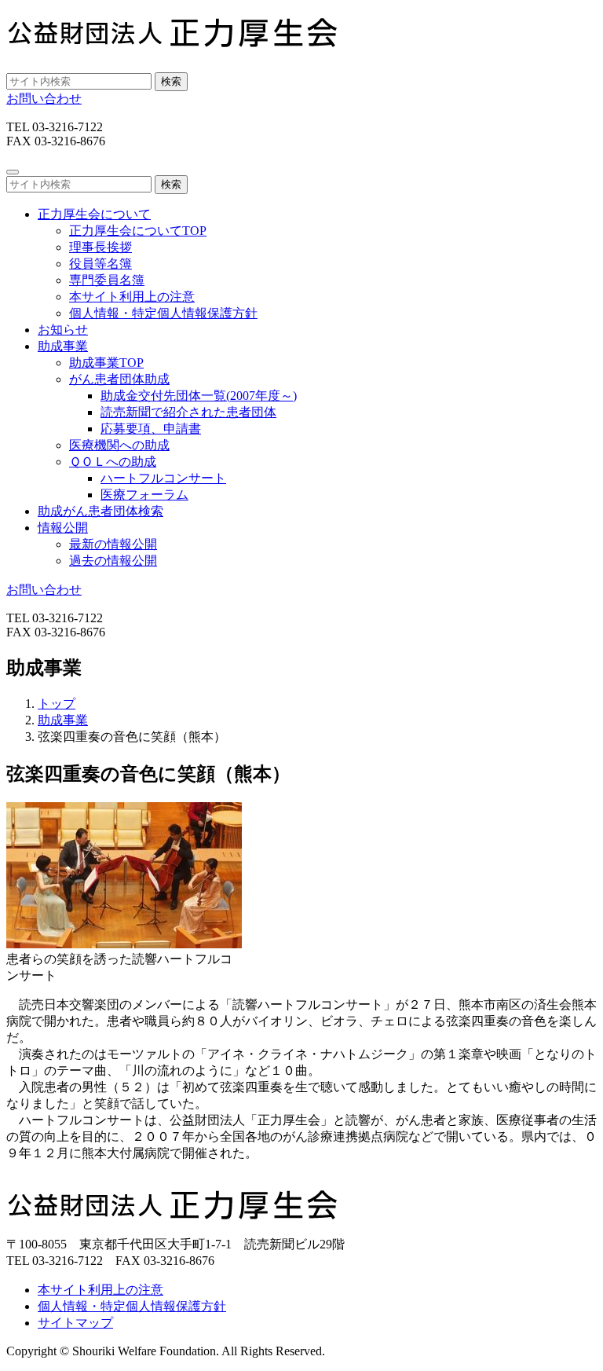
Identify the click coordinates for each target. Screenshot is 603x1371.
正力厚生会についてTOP (137, 230)
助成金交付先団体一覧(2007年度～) (198, 395)
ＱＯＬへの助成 (112, 461)
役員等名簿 (100, 263)
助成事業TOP (106, 362)
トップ (56, 703)
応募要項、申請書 (150, 428)
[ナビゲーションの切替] (12, 172)
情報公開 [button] (63, 527)
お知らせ (63, 329)
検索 (171, 81)
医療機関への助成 (119, 445)
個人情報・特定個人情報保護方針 (163, 313)
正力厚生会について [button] (94, 214)
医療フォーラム (144, 494)
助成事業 (63, 720)
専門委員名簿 (106, 280)
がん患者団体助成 (119, 379)
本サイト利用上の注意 (132, 296)
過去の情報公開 (113, 560)
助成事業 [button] (63, 346)
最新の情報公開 (113, 544)
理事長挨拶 (100, 247)
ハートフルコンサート (163, 478)
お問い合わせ (44, 98)
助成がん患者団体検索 (100, 511)
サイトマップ (75, 1322)
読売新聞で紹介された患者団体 (188, 412)
